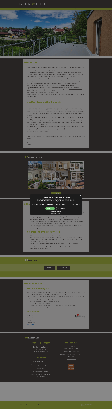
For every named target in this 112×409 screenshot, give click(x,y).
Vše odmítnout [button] (61, 208)
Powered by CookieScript (56, 213)
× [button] (80, 195)
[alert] (56, 204)
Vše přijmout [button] (50, 208)
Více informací (57, 201)
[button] (55, 211)
